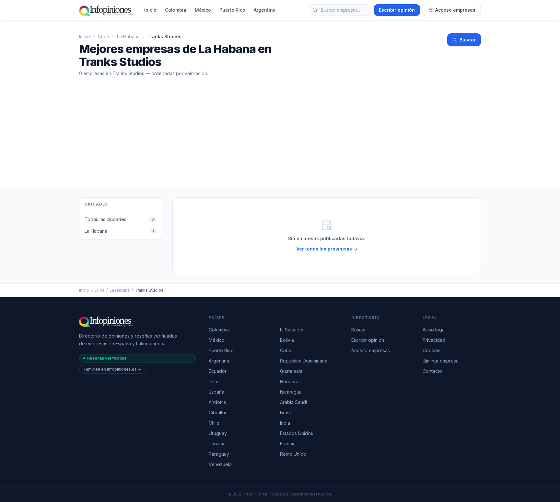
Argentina (265, 10)
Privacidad (434, 340)
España (216, 392)
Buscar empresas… (341, 10)
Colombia (175, 10)
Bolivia (287, 340)
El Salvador (292, 329)
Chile (214, 423)
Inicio (150, 10)
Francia (288, 443)
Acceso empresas (455, 10)
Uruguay (218, 433)
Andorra (217, 402)
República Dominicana (303, 360)
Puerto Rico (232, 10)
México (203, 10)
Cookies (431, 350)
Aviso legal (434, 329)
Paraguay (219, 454)
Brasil (285, 412)
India (285, 423)
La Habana (128, 36)
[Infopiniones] (107, 10)
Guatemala (291, 371)
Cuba (103, 36)
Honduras (290, 381)
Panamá (217, 443)
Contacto (432, 371)
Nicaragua (291, 392)
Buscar (468, 39)
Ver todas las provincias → (326, 248)
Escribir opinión (397, 10)
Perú (214, 381)
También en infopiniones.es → (112, 369)
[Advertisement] (280, 138)
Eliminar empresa (441, 360)
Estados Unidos (296, 433)
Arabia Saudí (293, 402)
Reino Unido (293, 454)
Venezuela (220, 464)
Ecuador (218, 371)
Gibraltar (218, 412)
